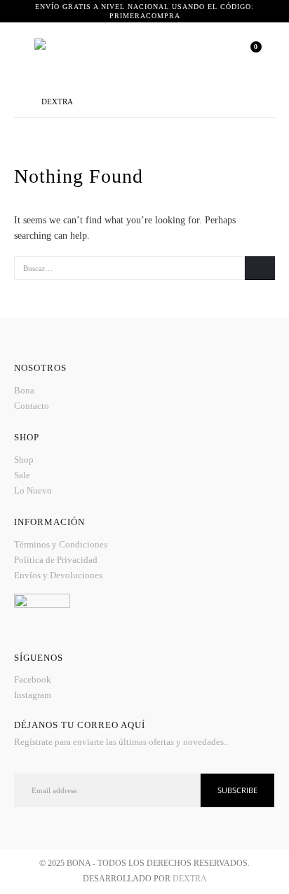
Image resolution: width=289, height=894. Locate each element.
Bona (24, 390)
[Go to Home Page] (18, 101)
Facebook (32, 679)
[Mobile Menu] (24, 54)
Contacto (31, 405)
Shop (24, 459)
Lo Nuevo (33, 490)
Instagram (32, 695)
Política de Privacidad (56, 559)
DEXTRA (190, 878)
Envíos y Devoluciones (58, 575)
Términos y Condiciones (60, 544)
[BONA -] (97, 54)
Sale (22, 475)
